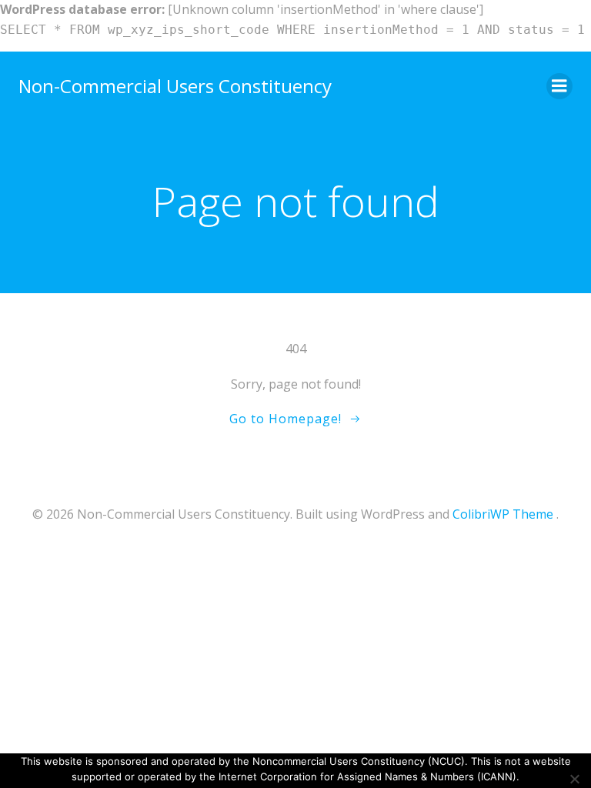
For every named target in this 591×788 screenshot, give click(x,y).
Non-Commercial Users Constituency (175, 85)
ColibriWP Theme (502, 514)
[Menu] (559, 86)
